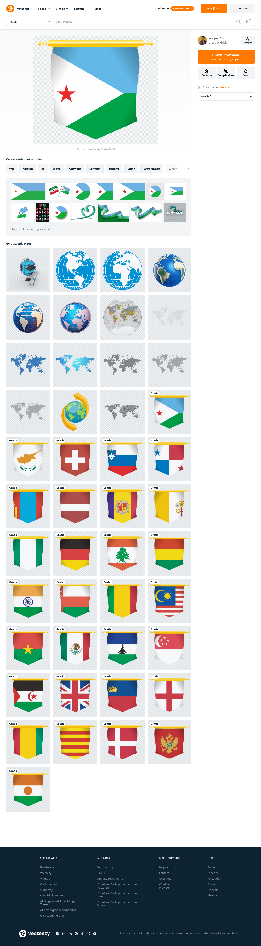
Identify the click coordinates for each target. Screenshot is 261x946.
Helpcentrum (167, 867)
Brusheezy (47, 867)
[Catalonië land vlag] (75, 742)
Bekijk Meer (175, 212)
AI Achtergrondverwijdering (58, 910)
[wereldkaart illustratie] (122, 365)
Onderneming (49, 884)
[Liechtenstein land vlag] (122, 695)
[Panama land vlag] (169, 459)
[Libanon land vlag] (122, 553)
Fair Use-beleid (230, 933)
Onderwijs (47, 890)
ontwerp (75, 168)
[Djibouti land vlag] (169, 412)
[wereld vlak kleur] (75, 412)
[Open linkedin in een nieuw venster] (70, 933)
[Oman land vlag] (75, 601)
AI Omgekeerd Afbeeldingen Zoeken (58, 902)
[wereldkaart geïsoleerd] (28, 412)
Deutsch (212, 884)
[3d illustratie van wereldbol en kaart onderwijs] (28, 270)
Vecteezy (45, 873)
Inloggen (242, 8)
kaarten (27, 168)
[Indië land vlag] (28, 601)
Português (214, 878)
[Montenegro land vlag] (169, 742)
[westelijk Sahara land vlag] (28, 695)
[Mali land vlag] (122, 601)
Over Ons (165, 878)
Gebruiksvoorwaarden (187, 933)
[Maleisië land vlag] (169, 601)
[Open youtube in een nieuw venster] (94, 933)
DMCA (101, 873)
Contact (164, 873)
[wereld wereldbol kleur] (75, 270)
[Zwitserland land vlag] (75, 459)
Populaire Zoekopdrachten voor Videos (117, 903)
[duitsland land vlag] (75, 553)
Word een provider (165, 885)
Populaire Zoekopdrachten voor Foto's (117, 894)
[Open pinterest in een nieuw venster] (76, 933)
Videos (60, 8)
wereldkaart (152, 168)
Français (212, 890)
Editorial (79, 8)
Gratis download (226, 57)
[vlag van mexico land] (75, 648)
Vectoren (23, 8)
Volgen (248, 42)
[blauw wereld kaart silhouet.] (28, 365)
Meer (97, 8)
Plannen (163, 8)
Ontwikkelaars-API (52, 895)
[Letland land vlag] (75, 506)
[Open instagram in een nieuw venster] (63, 933)
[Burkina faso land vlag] (28, 648)
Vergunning (105, 867)
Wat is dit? (225, 87)
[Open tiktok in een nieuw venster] (82, 933)
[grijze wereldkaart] (169, 317)
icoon (57, 168)
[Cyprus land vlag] (28, 459)
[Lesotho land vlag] (122, 648)
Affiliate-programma (110, 878)
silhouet (94, 168)
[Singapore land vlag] (169, 648)
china (131, 168)
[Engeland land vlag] (169, 695)
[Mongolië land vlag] (28, 506)
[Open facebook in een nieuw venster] (57, 933)
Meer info (206, 96)
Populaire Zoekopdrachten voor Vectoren (117, 885)
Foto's (42, 8)
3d (43, 168)
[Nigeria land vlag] (28, 553)
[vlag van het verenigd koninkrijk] (75, 695)
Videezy (45, 878)
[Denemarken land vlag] (122, 742)
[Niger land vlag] (28, 789)
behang (114, 168)
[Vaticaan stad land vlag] (169, 506)
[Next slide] (185, 168)
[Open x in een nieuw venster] (88, 933)
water (173, 168)
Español (212, 873)
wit (11, 168)
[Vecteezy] (10, 8)
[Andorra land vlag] (122, 506)
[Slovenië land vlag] (122, 459)
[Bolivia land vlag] (169, 553)
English (212, 867)
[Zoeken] (238, 21)
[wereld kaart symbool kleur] (75, 365)
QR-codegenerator (52, 915)
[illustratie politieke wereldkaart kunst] (122, 317)
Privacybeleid (211, 933)
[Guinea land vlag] (28, 742)
